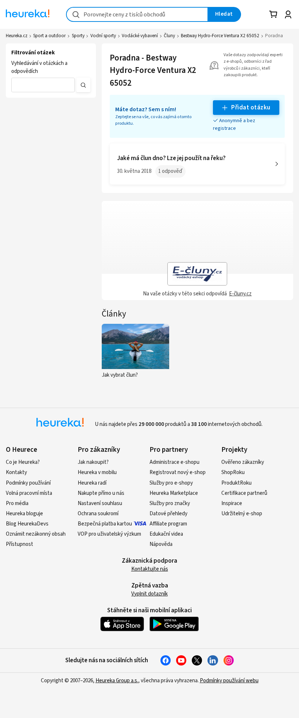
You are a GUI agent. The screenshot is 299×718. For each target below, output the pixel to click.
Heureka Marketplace (174, 493)
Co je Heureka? (23, 462)
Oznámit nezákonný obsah (36, 534)
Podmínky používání (28, 483)
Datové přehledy (168, 513)
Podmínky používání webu (229, 680)
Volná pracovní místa (29, 493)
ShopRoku (233, 472)
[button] (43, 85)
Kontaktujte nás (149, 569)
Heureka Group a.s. (117, 680)
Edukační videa (166, 534)
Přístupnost (19, 544)
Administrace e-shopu (174, 462)
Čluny (169, 35)
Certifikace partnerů (244, 493)
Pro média (17, 503)
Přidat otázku (250, 107)
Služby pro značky (170, 503)
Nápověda (161, 544)
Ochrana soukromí (98, 513)
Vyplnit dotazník (149, 594)
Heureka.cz (16, 35)
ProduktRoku (236, 483)
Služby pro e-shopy (171, 483)
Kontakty (16, 472)
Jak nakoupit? (93, 462)
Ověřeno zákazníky (242, 462)
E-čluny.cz (240, 294)
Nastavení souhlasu (100, 503)
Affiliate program (168, 524)
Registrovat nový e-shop (178, 472)
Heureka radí (92, 483)
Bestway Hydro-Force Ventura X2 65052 (220, 35)
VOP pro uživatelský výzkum (109, 534)
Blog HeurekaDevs (27, 524)
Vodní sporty (103, 35)
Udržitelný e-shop (241, 513)
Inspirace (231, 503)
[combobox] (137, 14)
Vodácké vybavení (140, 35)
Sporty (78, 35)
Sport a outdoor (49, 35)
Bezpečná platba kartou (105, 524)
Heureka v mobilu (97, 472)
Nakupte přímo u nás (101, 493)
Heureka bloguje (24, 513)
